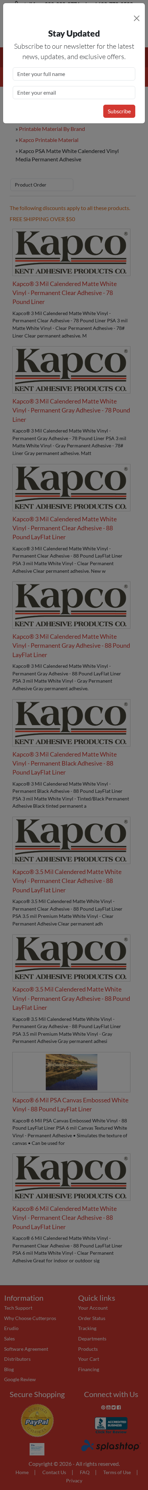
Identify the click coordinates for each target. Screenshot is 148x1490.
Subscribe (119, 111)
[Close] (137, 18)
